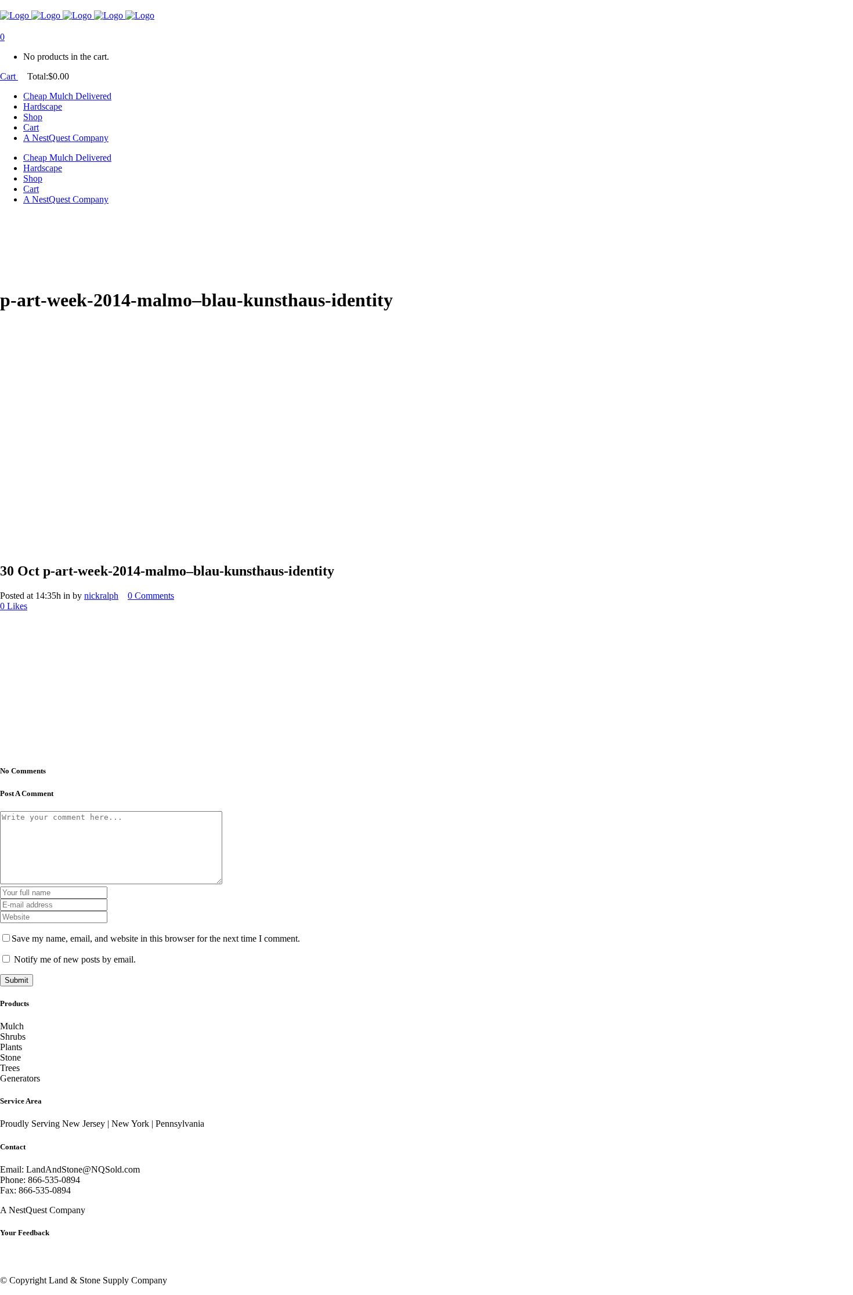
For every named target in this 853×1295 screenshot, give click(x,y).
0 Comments (151, 596)
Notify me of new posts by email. (75, 959)
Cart (9, 76)
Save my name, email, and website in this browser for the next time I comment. (156, 938)
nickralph (101, 596)
